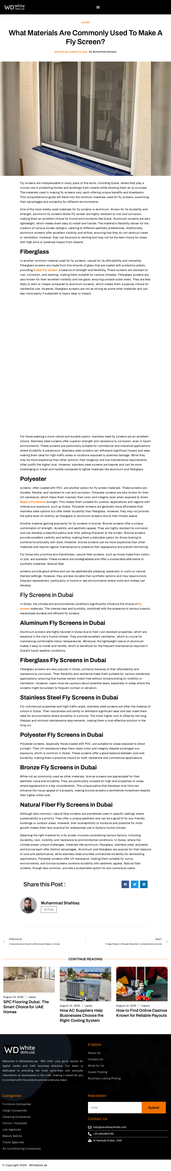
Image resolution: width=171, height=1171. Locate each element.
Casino (145, 1005)
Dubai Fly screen (45, 270)
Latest (85, 22)
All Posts (48, 909)
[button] (98, 7)
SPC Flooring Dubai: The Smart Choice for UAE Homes (26, 1007)
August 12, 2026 (126, 1005)
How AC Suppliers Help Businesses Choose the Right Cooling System (81, 1015)
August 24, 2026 (13, 997)
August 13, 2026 (70, 1005)
